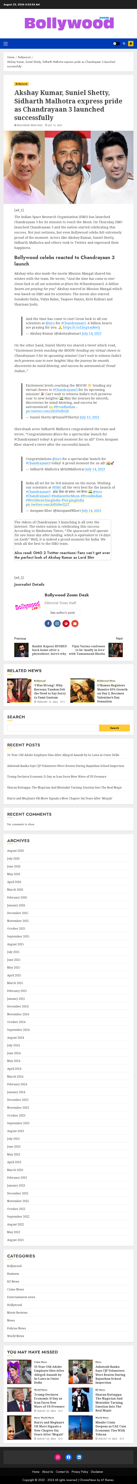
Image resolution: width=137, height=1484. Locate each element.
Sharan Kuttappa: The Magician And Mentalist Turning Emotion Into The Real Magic (64, 787)
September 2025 (18, 936)
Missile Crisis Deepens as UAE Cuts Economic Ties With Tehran (110, 1428)
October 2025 (16, 928)
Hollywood (14, 1305)
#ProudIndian (64, 407)
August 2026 (15, 851)
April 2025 (14, 975)
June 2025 (14, 960)
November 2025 (18, 921)
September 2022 (18, 1216)
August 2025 (15, 944)
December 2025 (17, 913)
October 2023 (16, 1115)
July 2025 (13, 952)
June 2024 (14, 1053)
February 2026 (17, 897)
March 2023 (15, 1170)
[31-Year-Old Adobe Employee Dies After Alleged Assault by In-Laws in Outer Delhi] (19, 1372)
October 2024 (16, 1022)
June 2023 (14, 1146)
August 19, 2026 (107, 1439)
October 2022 (16, 1209)
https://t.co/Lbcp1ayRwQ (81, 327)
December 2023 (17, 1100)
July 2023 (13, 1139)
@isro (50, 323)
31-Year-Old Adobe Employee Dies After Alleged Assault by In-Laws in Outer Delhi (63, 755)
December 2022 (17, 1193)
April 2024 (14, 1069)
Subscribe (130, 43)
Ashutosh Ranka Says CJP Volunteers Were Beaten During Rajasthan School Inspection (65, 766)
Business (13, 1274)
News (112, 680)
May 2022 (13, 1232)
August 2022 (15, 1224)
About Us (47, 1472)
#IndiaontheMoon (65, 496)
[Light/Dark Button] (116, 43)
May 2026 (13, 874)
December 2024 (17, 1006)
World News (15, 1336)
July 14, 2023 (55, 125)
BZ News (13, 1281)
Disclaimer (97, 1472)
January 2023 (16, 1185)
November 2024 (18, 1014)
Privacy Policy (80, 1472)
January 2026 (16, 905)
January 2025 (16, 999)
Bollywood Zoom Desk (30, 125)
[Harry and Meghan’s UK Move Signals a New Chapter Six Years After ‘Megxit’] (19, 1427)
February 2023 (17, 1178)
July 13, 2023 (89, 417)
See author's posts (62, 612)
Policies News (16, 1328)
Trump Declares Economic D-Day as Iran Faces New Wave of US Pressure (56, 777)
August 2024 (15, 1038)
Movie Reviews (17, 1313)
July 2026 (13, 858)
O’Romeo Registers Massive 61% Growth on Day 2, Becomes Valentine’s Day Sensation (112, 693)
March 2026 (15, 890)
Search (16, 717)
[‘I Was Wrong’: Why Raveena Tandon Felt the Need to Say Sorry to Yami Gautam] (19, 691)
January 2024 (16, 1092)
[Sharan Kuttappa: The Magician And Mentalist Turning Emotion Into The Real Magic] (80, 1400)
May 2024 (13, 1061)
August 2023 (15, 1131)
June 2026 (14, 866)
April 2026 (14, 882)
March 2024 (15, 1076)
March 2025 (15, 983)
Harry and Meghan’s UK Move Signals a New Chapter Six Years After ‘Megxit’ (60, 798)
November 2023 (18, 1108)
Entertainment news (21, 1297)
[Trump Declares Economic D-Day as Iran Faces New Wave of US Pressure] (19, 1400)
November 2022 (18, 1201)
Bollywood (21, 84)
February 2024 (17, 1084)
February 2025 (17, 991)
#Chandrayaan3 (73, 323)
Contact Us (62, 1472)
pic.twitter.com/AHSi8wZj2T (48, 504)
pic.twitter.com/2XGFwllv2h (47, 411)
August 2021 (15, 1240)
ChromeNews (88, 1480)
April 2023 (14, 1162)
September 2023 (18, 1123)
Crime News (15, 1289)
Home (35, 1472)
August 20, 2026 (46, 1411)
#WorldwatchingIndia (43, 500)
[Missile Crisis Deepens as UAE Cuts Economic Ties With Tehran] (80, 1427)
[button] (6, 43)
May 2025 (13, 967)
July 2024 (13, 1045)
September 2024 (18, 1030)
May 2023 (13, 1154)
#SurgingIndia (72, 500)
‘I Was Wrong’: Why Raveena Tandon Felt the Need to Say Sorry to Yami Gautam (50, 691)
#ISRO (56, 487)
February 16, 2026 (47, 702)
